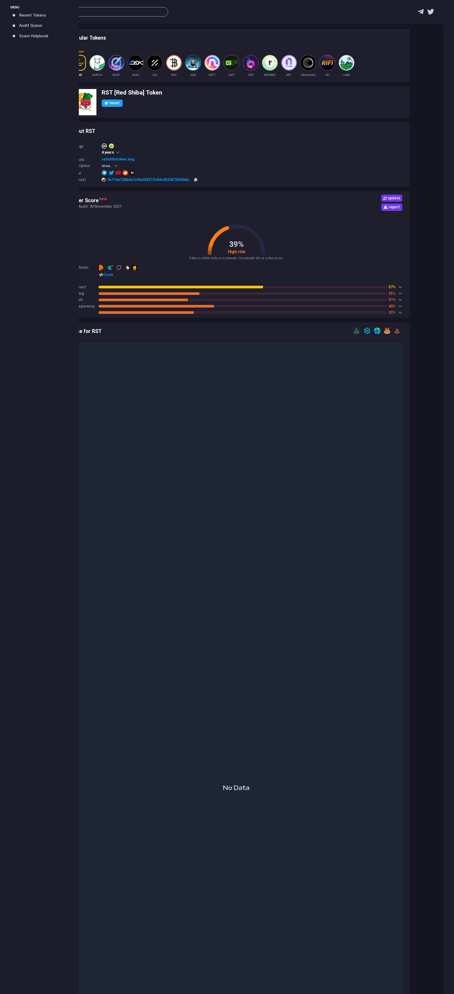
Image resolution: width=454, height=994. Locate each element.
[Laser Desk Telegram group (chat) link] (421, 13)
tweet (114, 103)
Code (108, 275)
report (394, 207)
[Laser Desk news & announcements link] (430, 13)
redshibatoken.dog (118, 159)
